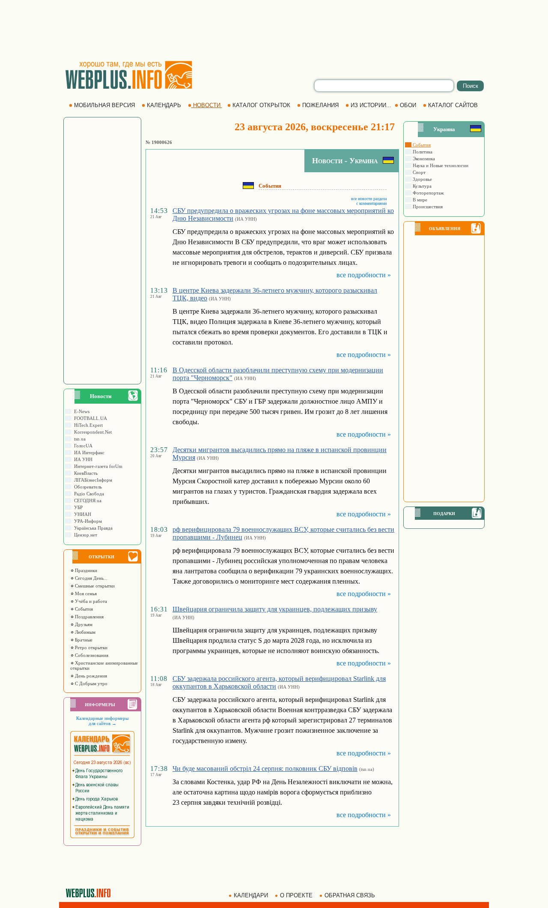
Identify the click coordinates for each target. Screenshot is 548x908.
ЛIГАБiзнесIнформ (91, 479)
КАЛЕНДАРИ (251, 895)
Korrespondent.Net (91, 432)
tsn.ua (78, 438)
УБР (77, 507)
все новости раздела (369, 198)
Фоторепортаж (427, 192)
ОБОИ (408, 105)
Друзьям (83, 624)
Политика (421, 151)
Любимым (84, 632)
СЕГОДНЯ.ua (86, 500)
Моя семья (85, 593)
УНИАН (81, 514)
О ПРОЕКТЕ (296, 895)
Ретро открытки (90, 647)
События (83, 608)
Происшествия (427, 206)
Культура (421, 186)
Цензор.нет (84, 534)
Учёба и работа (90, 601)
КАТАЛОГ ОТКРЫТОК (261, 105)
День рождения (90, 675)
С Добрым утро (90, 683)
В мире (419, 199)
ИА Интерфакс (87, 452)
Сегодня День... (90, 578)
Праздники (85, 570)
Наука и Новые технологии (439, 165)
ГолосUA (81, 445)
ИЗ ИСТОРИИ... (371, 105)
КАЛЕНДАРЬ (164, 105)
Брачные (83, 639)
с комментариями (371, 203)
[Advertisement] (274, 30)
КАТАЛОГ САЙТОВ (453, 105)
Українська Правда (92, 527)
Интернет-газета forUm (96, 466)
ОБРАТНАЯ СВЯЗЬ (350, 895)
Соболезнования (91, 655)
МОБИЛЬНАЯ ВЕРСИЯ (104, 105)
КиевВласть (84, 473)
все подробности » (364, 275)
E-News (80, 411)
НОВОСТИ (206, 105)
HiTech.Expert (87, 425)
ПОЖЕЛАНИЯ (320, 105)
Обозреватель (86, 486)
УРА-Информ (86, 521)
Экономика (423, 158)
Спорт (418, 172)
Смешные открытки (94, 585)
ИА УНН (81, 459)
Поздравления (89, 616)
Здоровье (421, 179)
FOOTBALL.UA (89, 418)
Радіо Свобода (87, 493)
